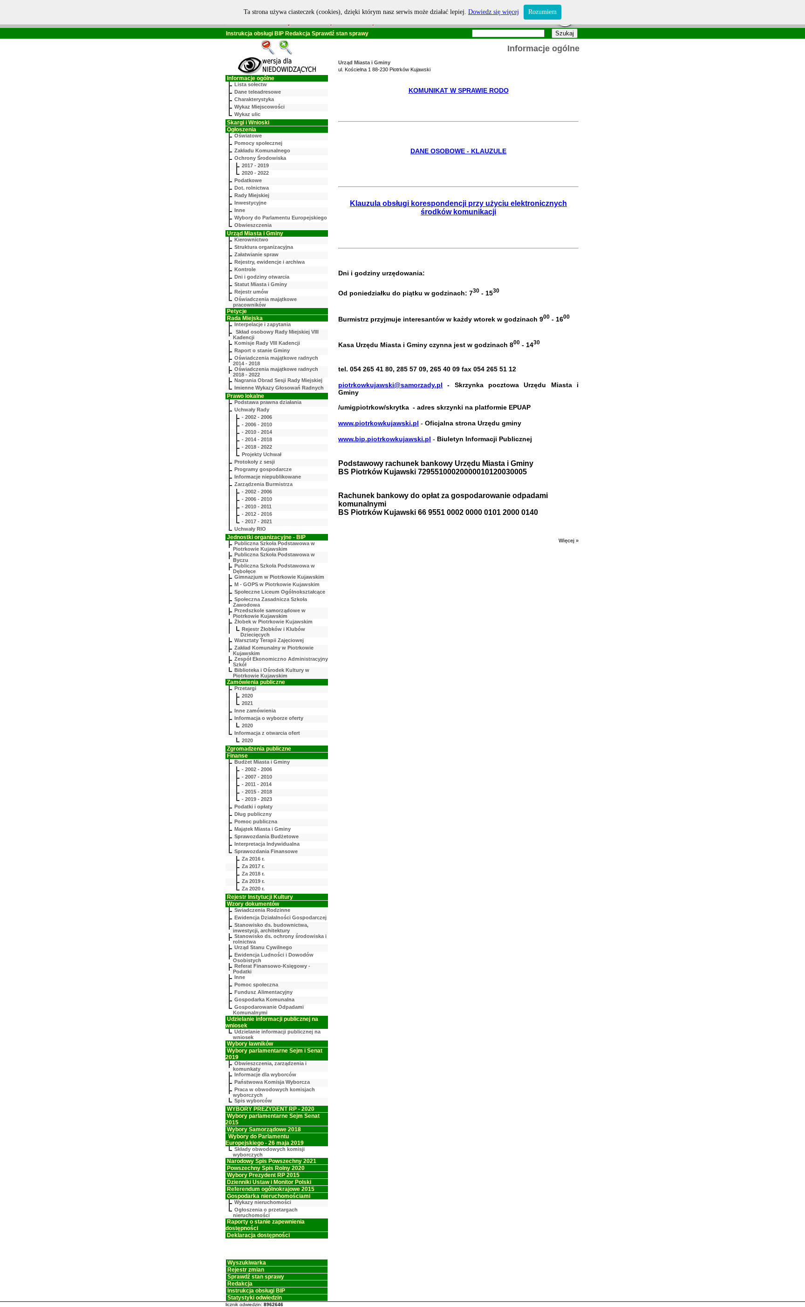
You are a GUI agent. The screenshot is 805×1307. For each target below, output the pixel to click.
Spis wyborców (253, 1100)
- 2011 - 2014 (257, 784)
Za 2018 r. (253, 873)
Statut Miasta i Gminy (260, 284)
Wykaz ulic (247, 114)
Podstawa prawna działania (267, 402)
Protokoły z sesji (254, 462)
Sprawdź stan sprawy (340, 33)
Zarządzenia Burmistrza (263, 484)
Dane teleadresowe (257, 92)
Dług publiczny (253, 814)
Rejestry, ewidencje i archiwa (269, 262)
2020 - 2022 (255, 173)
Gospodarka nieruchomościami (268, 1196)
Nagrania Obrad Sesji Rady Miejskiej (278, 380)
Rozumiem (542, 11)
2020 (247, 695)
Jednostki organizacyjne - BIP (266, 537)
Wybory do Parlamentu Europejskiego (280, 217)
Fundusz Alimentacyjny (263, 992)
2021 (247, 703)
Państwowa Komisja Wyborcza (272, 1082)
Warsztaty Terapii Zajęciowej (269, 640)
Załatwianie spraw (256, 254)
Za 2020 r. (253, 888)
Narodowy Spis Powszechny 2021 (271, 1161)
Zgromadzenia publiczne (259, 749)
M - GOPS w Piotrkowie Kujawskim (277, 584)
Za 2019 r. (253, 881)
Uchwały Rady (251, 409)
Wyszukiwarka (246, 1262)
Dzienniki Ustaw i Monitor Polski (269, 1182)
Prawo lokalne (245, 396)
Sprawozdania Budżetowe (266, 836)
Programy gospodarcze (263, 469)
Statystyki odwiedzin (254, 1297)
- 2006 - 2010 (257, 424)
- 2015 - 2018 (257, 791)
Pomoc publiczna (255, 821)
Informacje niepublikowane (267, 476)
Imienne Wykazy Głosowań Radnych (279, 387)
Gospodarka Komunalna (264, 999)
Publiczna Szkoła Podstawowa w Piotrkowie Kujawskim (274, 546)
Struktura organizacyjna (263, 247)
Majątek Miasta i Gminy (262, 829)
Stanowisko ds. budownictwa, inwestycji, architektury (270, 927)
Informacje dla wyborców (265, 1074)
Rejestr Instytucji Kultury (260, 897)
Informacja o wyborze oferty (268, 718)
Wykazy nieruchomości (262, 1202)
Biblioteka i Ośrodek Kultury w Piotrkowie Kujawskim (271, 672)
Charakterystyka (254, 99)
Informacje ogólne (250, 78)
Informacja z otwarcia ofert (267, 733)
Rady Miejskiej (251, 195)
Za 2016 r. (253, 859)
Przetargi (245, 688)
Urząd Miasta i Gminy (255, 233)
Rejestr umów (251, 291)
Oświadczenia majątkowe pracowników (265, 302)
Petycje (237, 311)
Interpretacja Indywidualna (267, 844)
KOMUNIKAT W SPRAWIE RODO (459, 90)
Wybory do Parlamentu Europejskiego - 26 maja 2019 (264, 1139)
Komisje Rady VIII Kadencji (267, 343)
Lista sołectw (250, 84)
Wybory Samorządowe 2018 (264, 1129)
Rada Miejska (245, 318)
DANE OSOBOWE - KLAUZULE (458, 151)
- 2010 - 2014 (257, 432)
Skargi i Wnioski (248, 122)
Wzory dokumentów (253, 904)
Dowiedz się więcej (493, 11)
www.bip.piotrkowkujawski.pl (384, 439)
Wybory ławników (250, 1043)
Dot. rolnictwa (251, 188)
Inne (239, 210)
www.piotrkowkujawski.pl (378, 423)
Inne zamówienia (255, 710)
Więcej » (569, 540)
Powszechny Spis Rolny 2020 (266, 1168)
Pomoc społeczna (256, 984)
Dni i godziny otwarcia (261, 277)
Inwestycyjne (250, 202)
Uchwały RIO (250, 529)
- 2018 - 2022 (257, 447)
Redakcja (297, 33)
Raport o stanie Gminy (262, 350)
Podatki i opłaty (253, 806)
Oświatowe (248, 135)
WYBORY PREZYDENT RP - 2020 (270, 1109)
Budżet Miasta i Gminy (262, 762)
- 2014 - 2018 (257, 439)
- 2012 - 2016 (257, 514)
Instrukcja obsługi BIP (255, 33)
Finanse (237, 756)
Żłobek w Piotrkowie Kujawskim (273, 621)
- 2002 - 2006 (257, 417)
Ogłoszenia (241, 129)
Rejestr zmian (245, 1269)
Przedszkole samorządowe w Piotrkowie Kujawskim (269, 613)
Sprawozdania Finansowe (266, 851)
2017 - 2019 (255, 165)
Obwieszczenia (253, 225)
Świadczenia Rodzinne (262, 910)
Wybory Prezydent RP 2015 (263, 1175)
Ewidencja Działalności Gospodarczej (280, 917)
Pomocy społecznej (258, 143)
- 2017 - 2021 (257, 521)
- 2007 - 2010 (257, 777)
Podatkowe (248, 180)
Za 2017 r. (253, 866)
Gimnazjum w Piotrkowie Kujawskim (279, 577)
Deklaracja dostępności (258, 1235)
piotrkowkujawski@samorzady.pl (390, 385)
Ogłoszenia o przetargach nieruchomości (265, 1212)
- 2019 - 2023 (257, 799)
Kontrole (245, 269)
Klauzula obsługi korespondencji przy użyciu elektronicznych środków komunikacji (458, 207)
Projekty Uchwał (261, 454)
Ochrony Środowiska (260, 158)
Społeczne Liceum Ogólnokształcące (279, 592)
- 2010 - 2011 (257, 506)
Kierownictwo (251, 239)
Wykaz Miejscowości (259, 106)
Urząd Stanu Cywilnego (263, 947)
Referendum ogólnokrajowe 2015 (270, 1189)
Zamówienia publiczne (256, 682)
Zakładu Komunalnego (262, 150)
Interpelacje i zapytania (262, 324)
